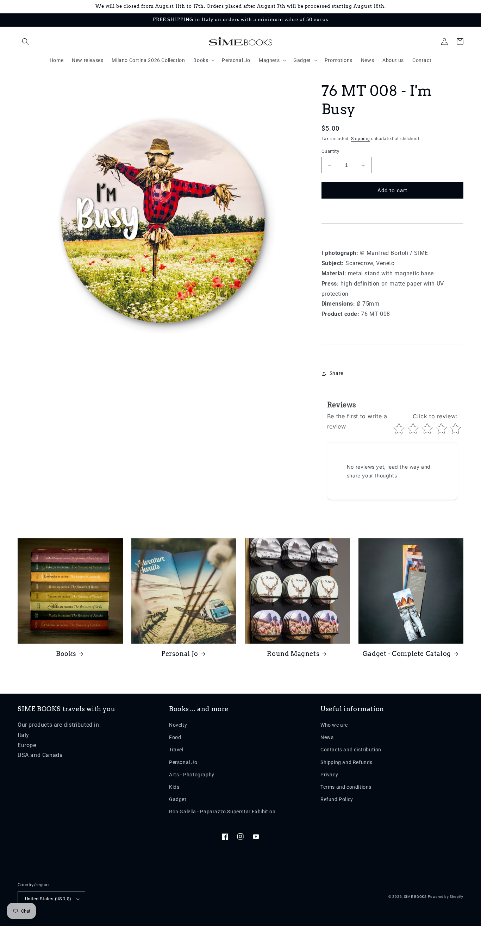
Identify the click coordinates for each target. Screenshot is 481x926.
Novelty (178, 725)
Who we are (334, 725)
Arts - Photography (191, 774)
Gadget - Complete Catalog (407, 653)
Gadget (178, 799)
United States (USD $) (48, 898)
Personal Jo (179, 653)
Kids (174, 787)
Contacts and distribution (350, 749)
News (326, 737)
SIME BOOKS (415, 897)
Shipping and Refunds (346, 762)
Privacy (329, 774)
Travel (176, 749)
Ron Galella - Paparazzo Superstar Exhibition (222, 811)
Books (66, 653)
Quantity (330, 151)
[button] (25, 41)
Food (175, 737)
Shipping (360, 138)
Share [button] (336, 373)
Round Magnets (293, 653)
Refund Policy (336, 799)
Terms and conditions (345, 787)
